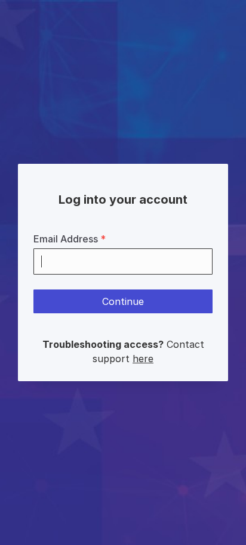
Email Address (69, 239)
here (143, 359)
